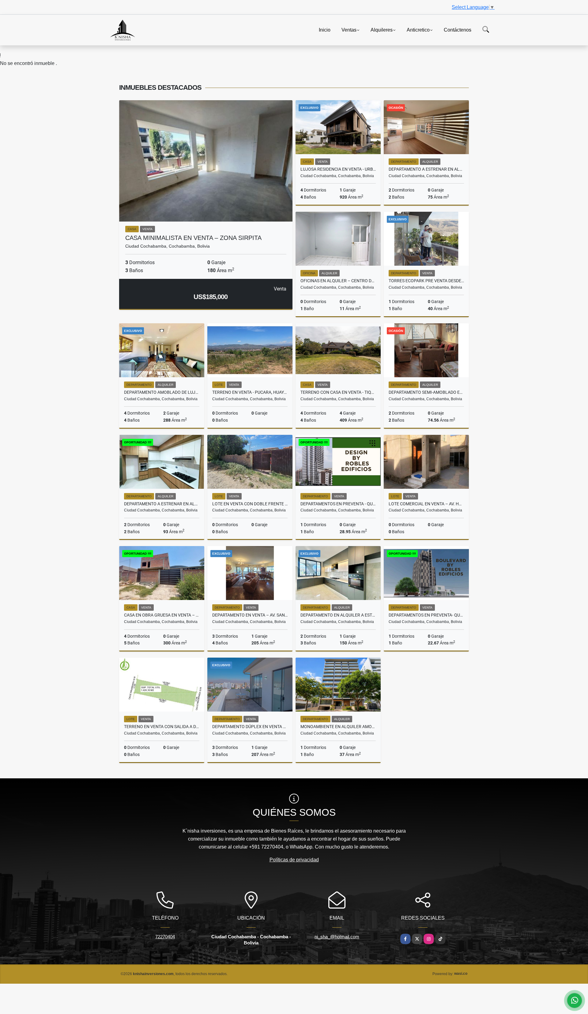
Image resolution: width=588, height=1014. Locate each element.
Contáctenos (457, 29)
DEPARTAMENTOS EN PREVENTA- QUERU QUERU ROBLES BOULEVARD (426, 615)
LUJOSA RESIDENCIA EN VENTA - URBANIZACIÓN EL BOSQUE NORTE (338, 169)
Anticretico (418, 29)
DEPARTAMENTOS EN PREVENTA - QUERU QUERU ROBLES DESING (338, 503)
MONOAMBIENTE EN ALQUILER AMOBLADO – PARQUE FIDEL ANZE (338, 726)
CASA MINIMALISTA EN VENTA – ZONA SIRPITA (193, 237)
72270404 (165, 936)
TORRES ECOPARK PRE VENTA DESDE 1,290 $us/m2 (426, 280)
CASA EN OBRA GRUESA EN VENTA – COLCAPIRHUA (161, 615)
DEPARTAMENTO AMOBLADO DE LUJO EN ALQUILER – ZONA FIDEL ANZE (161, 392)
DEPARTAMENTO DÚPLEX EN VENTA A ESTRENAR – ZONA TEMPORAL (250, 726)
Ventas (348, 29)
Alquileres (382, 29)
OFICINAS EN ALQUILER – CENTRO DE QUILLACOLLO (338, 280)
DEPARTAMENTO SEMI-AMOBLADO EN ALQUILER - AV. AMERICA (426, 392)
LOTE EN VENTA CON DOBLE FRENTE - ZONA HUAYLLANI (250, 503)
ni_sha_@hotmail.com (337, 936)
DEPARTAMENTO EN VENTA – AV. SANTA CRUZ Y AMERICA (250, 615)
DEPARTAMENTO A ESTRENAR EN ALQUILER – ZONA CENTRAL (426, 169)
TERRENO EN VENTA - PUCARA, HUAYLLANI (250, 392)
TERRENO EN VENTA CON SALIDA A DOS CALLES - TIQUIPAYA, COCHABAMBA (161, 726)
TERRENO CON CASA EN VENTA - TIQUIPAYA (338, 392)
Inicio (324, 29)
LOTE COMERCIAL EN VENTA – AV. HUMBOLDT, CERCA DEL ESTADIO (426, 503)
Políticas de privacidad (294, 859)
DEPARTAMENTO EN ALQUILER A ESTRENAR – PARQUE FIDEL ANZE (338, 615)
